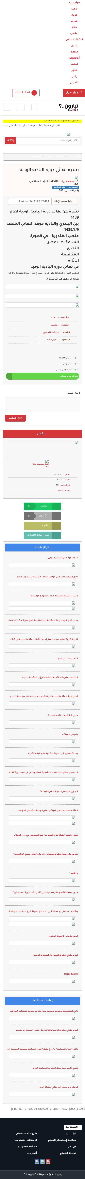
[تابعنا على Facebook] (37, 1162)
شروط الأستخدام (27, 1134)
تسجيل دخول (74, 92)
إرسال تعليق (73, 393)
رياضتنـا (55, 325)
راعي (74, 76)
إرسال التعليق (15, 418)
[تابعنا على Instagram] (42, 1162)
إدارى (74, 46)
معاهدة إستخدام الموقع (62, 1140)
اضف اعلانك (22, 92)
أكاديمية (74, 58)
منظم (74, 52)
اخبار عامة (35, 157)
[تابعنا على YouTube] (48, 1162)
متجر (74, 70)
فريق (74, 15)
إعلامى (74, 33)
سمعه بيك (68, 181)
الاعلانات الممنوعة (26, 1140)
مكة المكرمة (59, 188)
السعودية (73, 188)
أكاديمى (74, 82)
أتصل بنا (32, 1153)
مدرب (74, 21)
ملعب (74, 64)
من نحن (72, 1147)
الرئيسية (74, 3)
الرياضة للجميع (55, 157)
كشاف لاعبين (74, 39)
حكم (74, 27)
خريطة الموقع (68, 1153)
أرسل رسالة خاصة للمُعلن (36, 535)
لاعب (74, 9)
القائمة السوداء (28, 1147)
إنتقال (10, 140)
